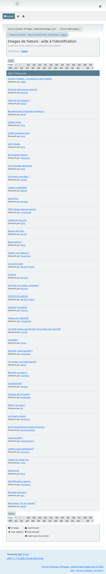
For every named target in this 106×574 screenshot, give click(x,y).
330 (39, 64)
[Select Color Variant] (100, 6)
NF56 (22, 169)
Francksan (25, 158)
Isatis (63, 34)
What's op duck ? (17, 405)
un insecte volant (17, 416)
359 (87, 68)
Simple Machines (34, 558)
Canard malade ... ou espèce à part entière (30, 78)
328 (28, 64)
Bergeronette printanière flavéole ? (26, 111)
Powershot (25, 256)
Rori (22, 495)
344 (32, 68)
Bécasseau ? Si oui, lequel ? (22, 503)
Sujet (10, 73)
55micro (24, 310)
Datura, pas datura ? (18, 252)
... (23, 64)
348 (55, 68)
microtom (25, 452)
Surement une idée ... (19, 176)
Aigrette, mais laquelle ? (20, 350)
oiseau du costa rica (18, 459)
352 (78, 68)
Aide (72, 570)
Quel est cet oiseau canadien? (23, 285)
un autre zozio (15, 263)
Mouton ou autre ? (17, 372)
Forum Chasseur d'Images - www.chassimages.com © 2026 (72, 566)
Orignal (12, 274)
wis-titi (23, 234)
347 (49, 68)
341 (15, 68)
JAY (21, 408)
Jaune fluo (13, 198)
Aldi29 (23, 103)
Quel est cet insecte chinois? (22, 89)
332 (51, 64)
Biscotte (24, 92)
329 (34, 64)
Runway (24, 201)
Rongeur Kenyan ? (17, 492)
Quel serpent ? (15, 437)
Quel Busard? (15, 383)
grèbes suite (14, 122)
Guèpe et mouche (17, 220)
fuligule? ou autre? (17, 307)
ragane (23, 179)
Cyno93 (23, 332)
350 (66, 68)
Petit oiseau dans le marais (22, 209)
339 (90, 64)
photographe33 (27, 430)
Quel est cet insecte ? (19, 100)
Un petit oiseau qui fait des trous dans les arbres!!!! (34, 329)
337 (79, 64)
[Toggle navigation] (17, 4)
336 (73, 64)
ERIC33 (23, 190)
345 (38, 68)
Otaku (23, 81)
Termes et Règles (84, 570)
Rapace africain (16, 231)
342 (21, 68)
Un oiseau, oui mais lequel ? (22, 361)
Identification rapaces (19, 481)
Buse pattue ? (15, 241)
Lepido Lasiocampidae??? (21, 448)
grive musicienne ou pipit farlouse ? (26, 426)
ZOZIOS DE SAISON (18, 296)
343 (27, 68)
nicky (22, 462)
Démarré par (21, 73)
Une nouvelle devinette (20, 165)
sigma (23, 343)
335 (68, 64)
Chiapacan (25, 484)
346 (44, 68)
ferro (22, 125)
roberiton (24, 375)
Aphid (23, 365)
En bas (11, 61)
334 (62, 64)
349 (61, 68)
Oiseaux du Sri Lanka (19, 394)
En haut (11, 514)
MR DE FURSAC (27, 266)
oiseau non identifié (18, 318)
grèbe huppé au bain (19, 133)
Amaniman (25, 354)
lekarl (23, 245)
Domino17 (25, 419)
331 (45, 64)
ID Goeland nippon (18, 154)
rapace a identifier (17, 187)
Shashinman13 (27, 441)
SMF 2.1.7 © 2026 (16, 558)
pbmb (23, 114)
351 (72, 68)
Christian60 (25, 212)
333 (56, 64)
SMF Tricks (23, 554)
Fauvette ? (13, 339)
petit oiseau (14, 143)
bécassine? (13, 470)
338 (85, 64)
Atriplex (24, 386)
